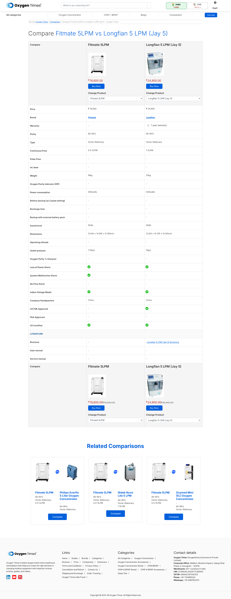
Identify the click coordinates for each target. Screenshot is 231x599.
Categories (97, 558)
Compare (57, 516)
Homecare (102, 562)
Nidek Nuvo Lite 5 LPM (125, 494)
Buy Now (96, 86)
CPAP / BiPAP (111, 15)
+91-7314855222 (187, 577)
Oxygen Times (42, 22)
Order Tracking (93, 573)
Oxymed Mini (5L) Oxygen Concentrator (184, 496)
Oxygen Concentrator (70, 15)
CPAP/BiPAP (152, 566)
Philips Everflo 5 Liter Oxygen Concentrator (69, 496)
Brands (85, 558)
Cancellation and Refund (73, 569)
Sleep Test (122, 573)
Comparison (176, 15)
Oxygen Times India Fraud (73, 577)
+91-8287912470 (191, 580)
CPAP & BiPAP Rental (127, 569)
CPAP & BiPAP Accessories (153, 569)
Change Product (97, 93)
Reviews (66, 562)
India (177, 5)
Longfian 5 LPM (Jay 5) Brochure (163, 342)
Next (206, 492)
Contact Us (93, 569)
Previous (25, 492)
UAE (198, 5)
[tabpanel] (57, 491)
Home (64, 558)
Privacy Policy (91, 566)
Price (76, 562)
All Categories (124, 558)
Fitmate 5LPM (44, 492)
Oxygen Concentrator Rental (130, 566)
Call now (211, 15)
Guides (75, 558)
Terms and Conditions (71, 566)
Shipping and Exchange (72, 573)
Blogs (143, 15)
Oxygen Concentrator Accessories (133, 562)
